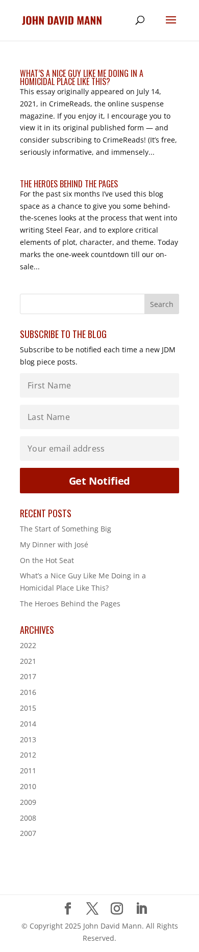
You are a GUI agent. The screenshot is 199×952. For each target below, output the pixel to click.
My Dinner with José (54, 544)
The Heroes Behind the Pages (69, 184)
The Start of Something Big (65, 529)
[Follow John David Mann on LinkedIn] (141, 909)
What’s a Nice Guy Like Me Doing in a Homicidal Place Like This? (81, 77)
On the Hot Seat (47, 560)
